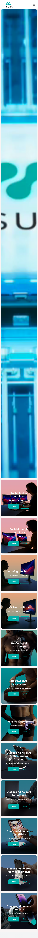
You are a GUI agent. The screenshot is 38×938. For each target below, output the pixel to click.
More (13, 506)
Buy (25, 506)
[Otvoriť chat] (33, 922)
